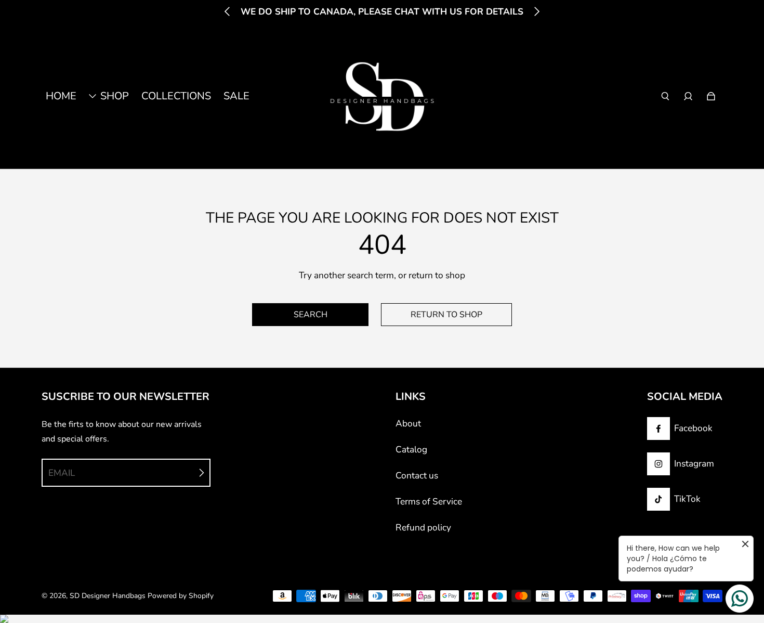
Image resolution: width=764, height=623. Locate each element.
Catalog (411, 450)
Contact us (417, 476)
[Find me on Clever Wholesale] (382, 619)
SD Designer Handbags (108, 596)
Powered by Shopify (181, 596)
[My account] (688, 96)
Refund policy (423, 528)
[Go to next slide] (536, 11)
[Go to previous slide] (228, 11)
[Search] (665, 96)
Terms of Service (429, 502)
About (408, 424)
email (61, 473)
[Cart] (711, 96)
